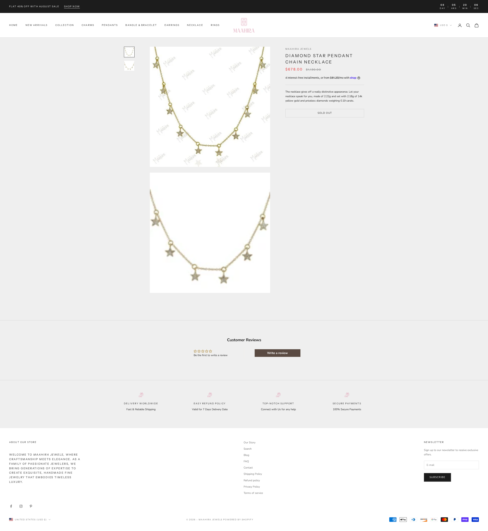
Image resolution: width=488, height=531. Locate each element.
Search (248, 449)
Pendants (110, 25)
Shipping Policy (253, 474)
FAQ (246, 461)
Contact (248, 467)
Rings (215, 25)
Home (13, 25)
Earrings (172, 25)
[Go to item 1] (129, 52)
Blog (246, 455)
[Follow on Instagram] (21, 506)
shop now (72, 6)
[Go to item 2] (129, 65)
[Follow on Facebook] (11, 506)
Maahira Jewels (298, 48)
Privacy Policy (252, 487)
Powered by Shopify (238, 519)
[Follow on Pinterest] (31, 506)
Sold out (325, 113)
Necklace (195, 25)
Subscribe (437, 477)
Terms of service (253, 493)
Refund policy (252, 480)
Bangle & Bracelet (141, 25)
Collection (64, 25)
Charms (88, 25)
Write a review (277, 353)
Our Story (249, 442)
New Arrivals (37, 25)
